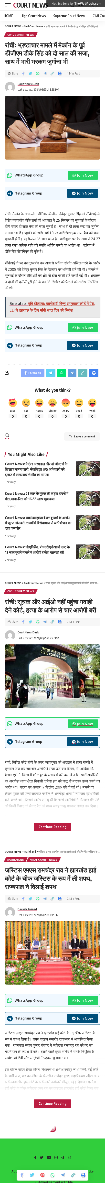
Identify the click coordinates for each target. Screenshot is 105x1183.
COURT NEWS (30, 5)
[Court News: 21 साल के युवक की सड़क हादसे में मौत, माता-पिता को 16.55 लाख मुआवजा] (88, 498)
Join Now (85, 175)
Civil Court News (20, 34)
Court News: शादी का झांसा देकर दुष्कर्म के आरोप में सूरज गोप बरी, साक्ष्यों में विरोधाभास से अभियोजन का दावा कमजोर (38, 523)
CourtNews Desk (28, 84)
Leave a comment (84, 436)
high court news (43, 859)
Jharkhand (15, 859)
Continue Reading (52, 827)
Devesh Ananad (27, 909)
